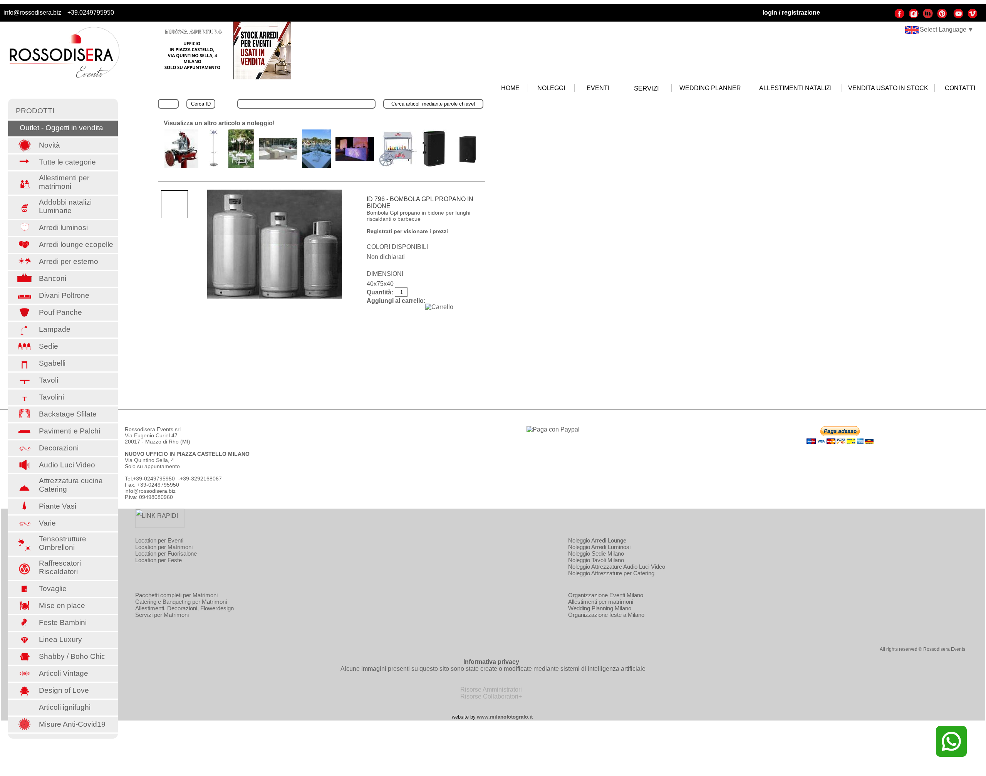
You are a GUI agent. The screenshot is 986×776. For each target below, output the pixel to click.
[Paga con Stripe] (553, 429)
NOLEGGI (551, 88)
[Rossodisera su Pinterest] (942, 16)
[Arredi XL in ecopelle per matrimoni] (316, 166)
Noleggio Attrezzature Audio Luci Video (616, 566)
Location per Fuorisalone (166, 553)
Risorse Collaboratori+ (491, 696)
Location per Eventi (159, 540)
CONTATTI (960, 88)
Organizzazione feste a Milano (606, 614)
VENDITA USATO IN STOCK (888, 88)
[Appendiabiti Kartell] (213, 166)
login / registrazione (791, 12)
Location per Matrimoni (164, 547)
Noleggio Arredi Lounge (597, 540)
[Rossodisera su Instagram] (913, 16)
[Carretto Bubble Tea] (398, 165)
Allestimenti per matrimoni (600, 601)
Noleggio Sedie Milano (596, 553)
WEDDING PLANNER (710, 88)
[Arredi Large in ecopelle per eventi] (278, 157)
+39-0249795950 (154, 478)
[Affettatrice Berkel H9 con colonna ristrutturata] (181, 166)
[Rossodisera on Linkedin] (927, 16)
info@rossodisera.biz (32, 12)
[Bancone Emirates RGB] (354, 159)
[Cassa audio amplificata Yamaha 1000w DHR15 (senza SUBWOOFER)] (467, 166)
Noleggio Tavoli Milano (596, 560)
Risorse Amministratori (491, 689)
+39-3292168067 (201, 478)
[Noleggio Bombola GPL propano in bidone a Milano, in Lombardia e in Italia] (274, 244)
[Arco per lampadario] (241, 166)
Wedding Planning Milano (599, 608)
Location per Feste (158, 560)
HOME (510, 88)
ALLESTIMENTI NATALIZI (795, 88)
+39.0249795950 (90, 12)
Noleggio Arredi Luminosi (599, 547)
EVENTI (598, 88)
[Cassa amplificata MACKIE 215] (434, 166)
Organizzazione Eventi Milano (605, 595)
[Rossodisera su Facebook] (899, 16)
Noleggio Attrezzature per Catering (611, 573)
